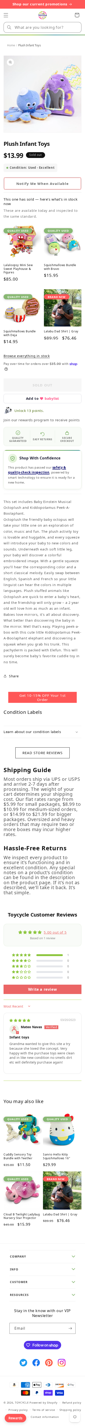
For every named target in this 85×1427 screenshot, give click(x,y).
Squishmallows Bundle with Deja (20, 333)
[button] (6, 15)
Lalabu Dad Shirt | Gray (61, 331)
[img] (19, 1020)
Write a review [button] (42, 989)
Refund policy (71, 1402)
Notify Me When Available (42, 183)
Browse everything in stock (27, 356)
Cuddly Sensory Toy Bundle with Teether (18, 1156)
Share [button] (14, 676)
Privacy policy (18, 1410)
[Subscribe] (70, 1328)
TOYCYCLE (22, 1402)
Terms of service (43, 1410)
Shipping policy (70, 1410)
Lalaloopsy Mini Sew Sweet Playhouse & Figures (18, 268)
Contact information (45, 1417)
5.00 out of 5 (55, 932)
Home (11, 45)
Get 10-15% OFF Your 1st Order (42, 697)
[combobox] (42, 27)
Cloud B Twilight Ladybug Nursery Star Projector (22, 1216)
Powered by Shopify (44, 1402)
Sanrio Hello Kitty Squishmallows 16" (56, 1156)
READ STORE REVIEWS (42, 752)
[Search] (9, 27)
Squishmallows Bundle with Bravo (60, 267)
